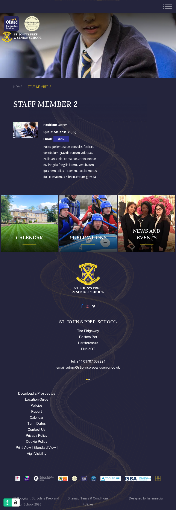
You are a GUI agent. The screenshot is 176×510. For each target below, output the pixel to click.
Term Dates (36, 424)
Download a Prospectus (36, 394)
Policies (36, 406)
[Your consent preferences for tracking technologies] (16, 502)
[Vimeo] (93, 306)
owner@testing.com (61, 139)
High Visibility (36, 454)
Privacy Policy (36, 436)
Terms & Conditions (94, 498)
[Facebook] (82, 306)
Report (36, 412)
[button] (87, 379)
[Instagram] (87, 306)
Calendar (36, 418)
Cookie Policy (36, 442)
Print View (23, 448)
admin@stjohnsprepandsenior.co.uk (93, 368)
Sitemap (73, 498)
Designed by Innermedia (146, 498)
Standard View (44, 448)
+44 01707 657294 (90, 362)
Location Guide (36, 400)
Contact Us (36, 430)
